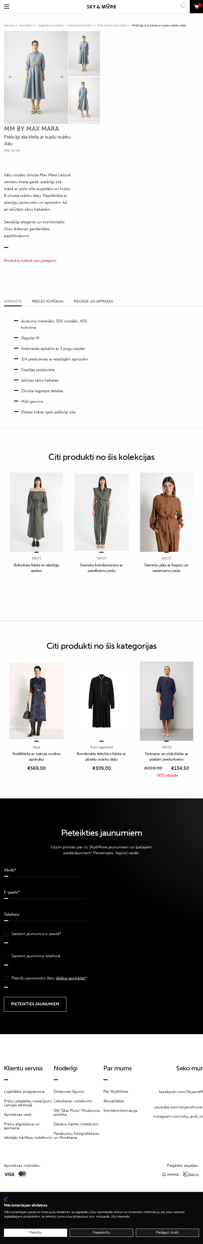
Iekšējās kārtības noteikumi (28, 1137)
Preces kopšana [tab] (47, 301)
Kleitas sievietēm (80, 25)
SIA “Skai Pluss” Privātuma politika (77, 1112)
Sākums (9, 25)
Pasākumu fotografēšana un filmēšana (76, 1135)
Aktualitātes (113, 1101)
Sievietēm (26, 25)
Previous (10, 77)
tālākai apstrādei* (71, 978)
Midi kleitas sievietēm (112, 25)
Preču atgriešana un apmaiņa (22, 1126)
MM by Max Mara (31, 128)
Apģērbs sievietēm (51, 25)
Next (61, 77)
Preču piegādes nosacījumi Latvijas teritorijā (28, 1103)
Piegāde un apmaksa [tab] (93, 301)
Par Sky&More (115, 1091)
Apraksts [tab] (13, 301)
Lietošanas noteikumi (73, 1101)
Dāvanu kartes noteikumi (76, 1124)
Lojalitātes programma (24, 1091)
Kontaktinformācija (120, 1110)
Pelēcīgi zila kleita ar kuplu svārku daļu (159, 25)
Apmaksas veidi (17, 1114)
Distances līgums (69, 1091)
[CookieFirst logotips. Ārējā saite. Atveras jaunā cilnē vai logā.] (6, 1199)
